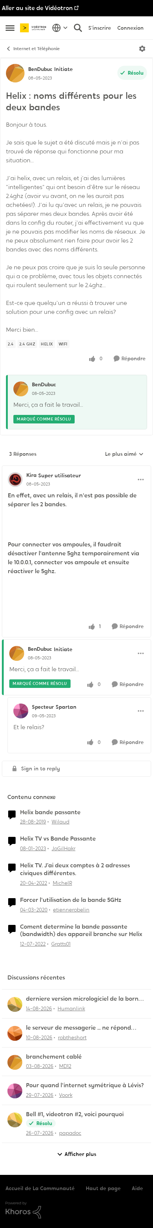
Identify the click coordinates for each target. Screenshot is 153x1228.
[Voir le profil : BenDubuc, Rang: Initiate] (15, 73)
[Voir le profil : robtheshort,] (14, 1033)
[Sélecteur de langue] (60, 27)
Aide (137, 1188)
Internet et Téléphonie (36, 49)
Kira (31, 475)
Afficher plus (80, 1154)
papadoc (70, 1133)
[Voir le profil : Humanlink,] (14, 1004)
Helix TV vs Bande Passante (58, 838)
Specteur (43, 707)
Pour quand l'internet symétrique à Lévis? (85, 1085)
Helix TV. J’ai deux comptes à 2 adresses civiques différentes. (75, 869)
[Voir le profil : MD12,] (14, 1062)
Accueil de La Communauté (40, 1188)
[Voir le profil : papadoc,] (14, 1119)
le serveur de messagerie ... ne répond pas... (78, 1028)
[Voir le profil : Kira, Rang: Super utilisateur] (15, 479)
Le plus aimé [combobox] (124, 454)
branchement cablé (54, 1056)
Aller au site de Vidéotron (37, 8)
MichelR (62, 883)
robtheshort (72, 1037)
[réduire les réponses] (76, 469)
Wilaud (60, 821)
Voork (65, 1095)
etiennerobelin (71, 909)
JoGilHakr (63, 848)
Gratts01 (61, 944)
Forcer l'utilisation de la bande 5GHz (70, 900)
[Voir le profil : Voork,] (14, 1091)
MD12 (65, 1066)
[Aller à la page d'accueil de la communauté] (34, 27)
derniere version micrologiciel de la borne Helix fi (84, 999)
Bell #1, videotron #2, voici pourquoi (75, 1114)
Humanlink (71, 1008)
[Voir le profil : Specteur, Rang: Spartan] (20, 711)
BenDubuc (40, 69)
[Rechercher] (78, 27)
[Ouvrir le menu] (142, 48)
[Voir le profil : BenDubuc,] (20, 388)
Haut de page (103, 1188)
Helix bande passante (50, 812)
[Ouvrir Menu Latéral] (10, 27)
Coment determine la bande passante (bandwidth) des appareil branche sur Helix (81, 930)
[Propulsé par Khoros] (76, 1210)
